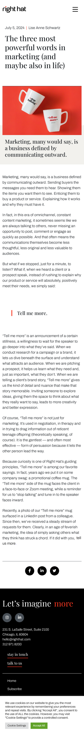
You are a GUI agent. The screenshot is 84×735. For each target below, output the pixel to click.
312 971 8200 (12, 644)
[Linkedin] (19, 617)
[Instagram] (7, 617)
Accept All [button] (39, 725)
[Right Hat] (14, 9)
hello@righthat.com (16, 639)
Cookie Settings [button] (17, 725)
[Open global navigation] (75, 9)
